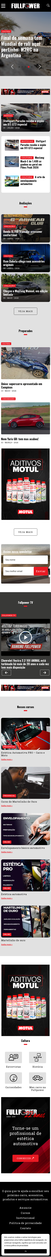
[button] (19, 67)
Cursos (25, 1213)
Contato (25, 1228)
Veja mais (25, 311)
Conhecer (24, 1158)
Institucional (25, 1218)
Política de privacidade (25, 1223)
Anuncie (25, 1207)
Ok (25, 1251)
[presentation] (12, 66)
